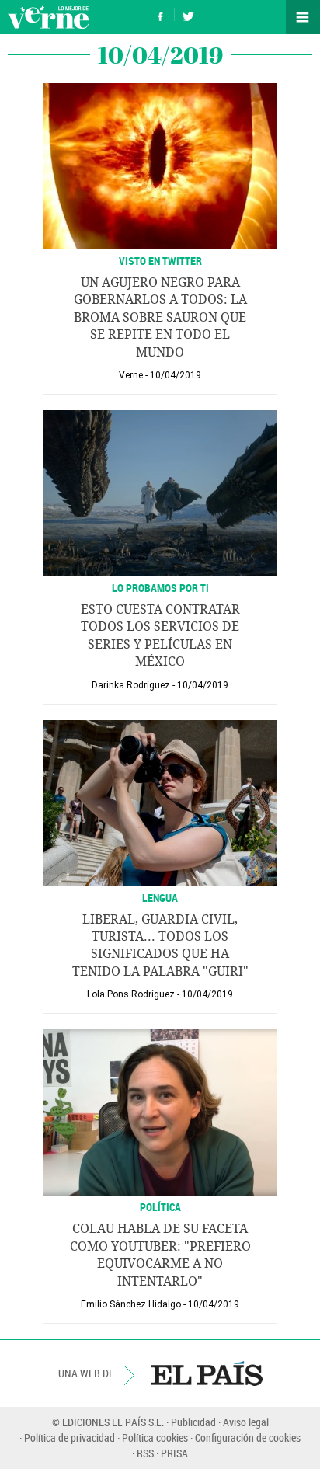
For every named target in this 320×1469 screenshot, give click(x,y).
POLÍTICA (160, 1206)
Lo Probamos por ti (160, 587)
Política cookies (155, 1437)
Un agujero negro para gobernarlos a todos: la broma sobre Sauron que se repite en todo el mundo (160, 317)
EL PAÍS (207, 1373)
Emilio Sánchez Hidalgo (131, 1304)
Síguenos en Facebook (161, 14)
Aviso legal (246, 1422)
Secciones (303, 17)
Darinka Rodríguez (131, 685)
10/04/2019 (175, 375)
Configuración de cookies (248, 1437)
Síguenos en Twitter (188, 14)
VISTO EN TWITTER (160, 260)
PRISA (174, 1453)
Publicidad (193, 1422)
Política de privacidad (69, 1437)
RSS (145, 1453)
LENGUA (160, 897)
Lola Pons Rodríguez (131, 994)
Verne (48, 17)
